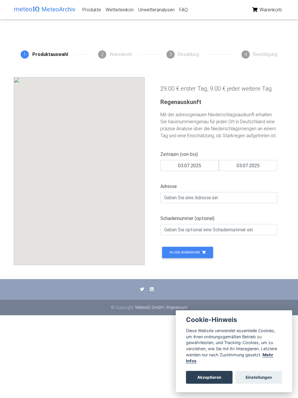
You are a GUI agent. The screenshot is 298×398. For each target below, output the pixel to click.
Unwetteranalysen (156, 10)
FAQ (183, 10)
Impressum (177, 307)
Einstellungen (259, 377)
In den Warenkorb (185, 252)
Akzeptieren (209, 377)
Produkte (91, 10)
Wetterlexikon (120, 10)
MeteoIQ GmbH (149, 307)
